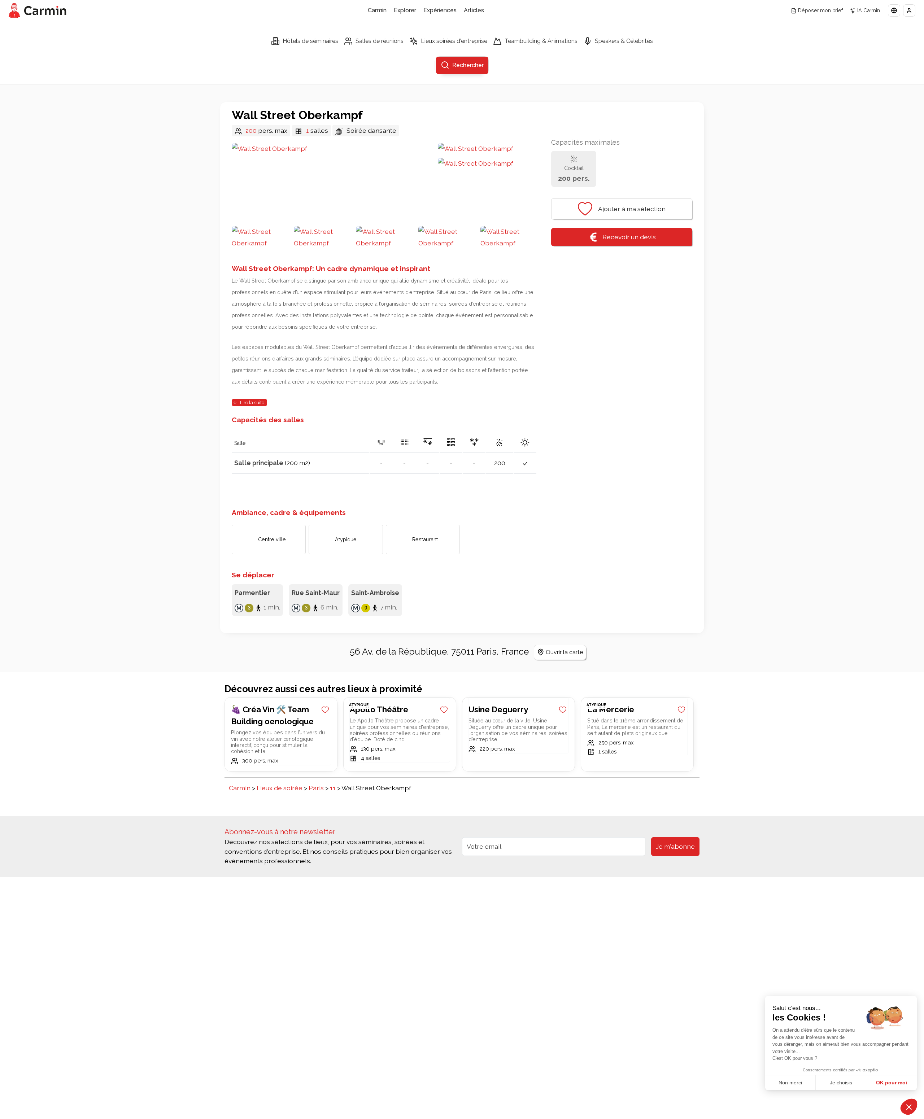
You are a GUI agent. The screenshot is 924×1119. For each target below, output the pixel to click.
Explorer (405, 10)
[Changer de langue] (894, 10)
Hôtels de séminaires (310, 41)
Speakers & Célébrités (624, 41)
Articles (474, 10)
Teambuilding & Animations (541, 41)
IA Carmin (868, 10)
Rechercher (468, 65)
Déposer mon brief (820, 10)
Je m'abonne (675, 846)
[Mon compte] (909, 10)
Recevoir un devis (629, 237)
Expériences (440, 10)
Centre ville (272, 539)
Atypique (346, 539)
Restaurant (425, 539)
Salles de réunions (380, 41)
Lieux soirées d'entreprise (454, 41)
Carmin (377, 10)
